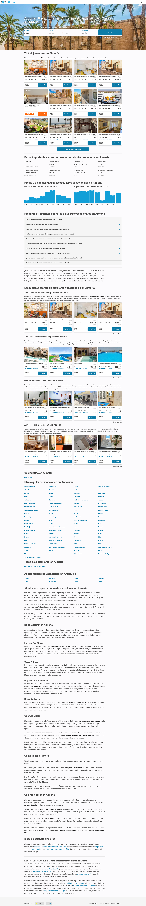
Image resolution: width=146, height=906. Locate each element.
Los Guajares (28, 527)
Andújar (76, 490)
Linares (76, 523)
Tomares (76, 550)
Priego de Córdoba (30, 544)
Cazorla (100, 500)
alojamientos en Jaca (85, 874)
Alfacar (76, 486)
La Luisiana (101, 520)
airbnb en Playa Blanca (75, 883)
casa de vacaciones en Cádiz (58, 849)
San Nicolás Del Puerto (105, 547)
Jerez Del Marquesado (80, 520)
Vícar (50, 554)
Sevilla (26, 550)
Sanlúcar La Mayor (79, 547)
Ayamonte (77, 493)
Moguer (26, 533)
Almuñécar (52, 490)
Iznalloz (26, 520)
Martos (100, 530)
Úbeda (100, 550)
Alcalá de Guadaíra (30, 486)
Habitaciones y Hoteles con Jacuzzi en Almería (38, 566)
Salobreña (27, 547)
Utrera (26, 554)
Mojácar (51, 533)
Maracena (77, 530)
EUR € (48, 903)
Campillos (77, 496)
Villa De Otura (78, 554)
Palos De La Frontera (55, 540)
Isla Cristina (77, 517)
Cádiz (26, 581)
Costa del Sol (78, 507)
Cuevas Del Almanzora (31, 510)
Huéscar (100, 513)
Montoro (26, 537)
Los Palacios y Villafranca (57, 527)
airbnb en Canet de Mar (50, 869)
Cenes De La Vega (29, 503)
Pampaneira (77, 540)
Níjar (99, 537)
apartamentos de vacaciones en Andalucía (50, 847)
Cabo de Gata (28, 477)
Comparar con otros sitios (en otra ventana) (111, 37)
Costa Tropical (102, 507)
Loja (99, 523)
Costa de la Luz (53, 507)
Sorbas (51, 550)
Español (39, 903)
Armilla (51, 493)
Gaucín (26, 513)
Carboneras (27, 500)
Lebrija (51, 523)
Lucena (76, 527)
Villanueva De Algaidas (105, 554)
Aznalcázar (101, 493)
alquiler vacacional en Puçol (54, 891)
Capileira (101, 496)
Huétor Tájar (28, 517)
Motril (75, 537)
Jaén (50, 520)
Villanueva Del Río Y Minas (32, 557)
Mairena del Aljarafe (55, 530)
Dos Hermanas (53, 510)
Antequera (101, 490)
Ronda (100, 544)
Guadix (76, 513)
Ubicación (27, 30)
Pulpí (75, 544)
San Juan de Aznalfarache (57, 547)
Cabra (51, 496)
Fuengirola (52, 581)
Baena (26, 496)
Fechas (51, 30)
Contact (119, 903)
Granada (51, 513)
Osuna (26, 540)
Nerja (100, 581)
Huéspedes (85, 30)
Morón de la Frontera (55, 537)
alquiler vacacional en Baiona (84, 886)
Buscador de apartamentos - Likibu (8, 2)
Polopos (100, 540)
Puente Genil (53, 544)
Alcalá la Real (53, 486)
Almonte (26, 490)
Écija (75, 510)
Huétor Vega (53, 517)
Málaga (27, 578)
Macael (100, 527)
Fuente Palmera (103, 510)
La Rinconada (28, 523)
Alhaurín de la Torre (104, 486)
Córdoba (76, 503)
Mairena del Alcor (29, 530)
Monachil (76, 533)
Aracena (26, 493)
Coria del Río (102, 503)
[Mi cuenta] (143, 2)
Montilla (100, 533)
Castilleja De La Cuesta (81, 500)
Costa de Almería (29, 507)
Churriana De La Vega (55, 503)
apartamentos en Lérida (42, 871)
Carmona (52, 500)
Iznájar (100, 517)
